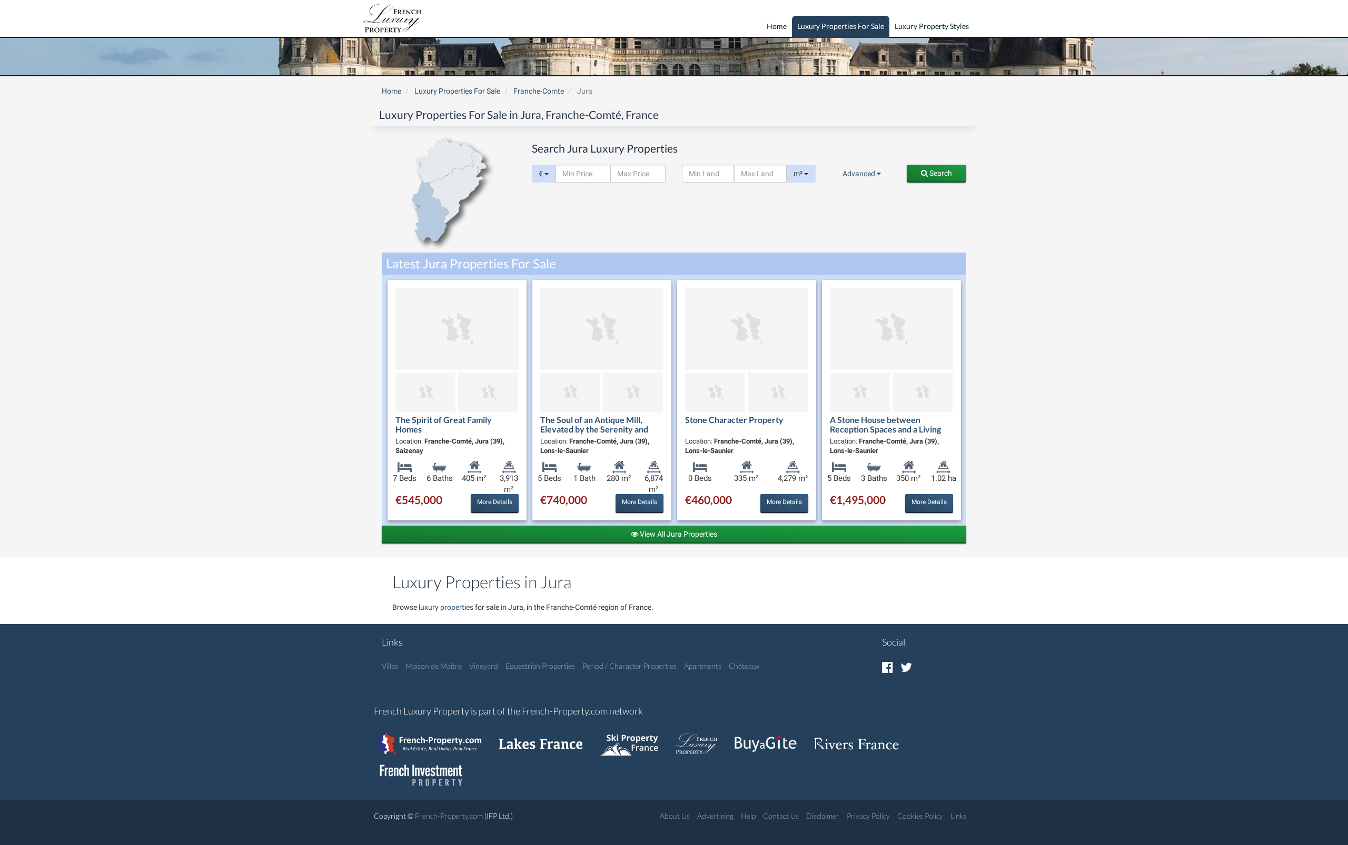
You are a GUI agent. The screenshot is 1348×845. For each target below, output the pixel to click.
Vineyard (483, 665)
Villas (390, 665)
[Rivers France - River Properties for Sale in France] (862, 738)
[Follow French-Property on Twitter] (906, 667)
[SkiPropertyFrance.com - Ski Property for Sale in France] (634, 738)
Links (958, 815)
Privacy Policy (868, 815)
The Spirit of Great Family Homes (443, 424)
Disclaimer (822, 815)
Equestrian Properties (540, 665)
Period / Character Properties (629, 665)
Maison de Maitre (433, 665)
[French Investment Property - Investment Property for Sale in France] (426, 770)
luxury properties (446, 607)
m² (799, 173)
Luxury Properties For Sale (840, 26)
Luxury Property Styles (932, 26)
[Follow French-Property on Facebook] (887, 667)
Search (940, 173)
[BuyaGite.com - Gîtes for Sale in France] (770, 738)
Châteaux (744, 665)
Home (777, 26)
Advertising (715, 815)
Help (748, 815)
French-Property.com (449, 815)
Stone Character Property (734, 420)
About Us (675, 815)
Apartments (702, 665)
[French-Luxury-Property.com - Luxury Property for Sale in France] (701, 738)
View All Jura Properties (677, 534)
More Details (494, 502)
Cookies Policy (920, 815)
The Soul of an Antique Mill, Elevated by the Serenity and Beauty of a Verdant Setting (594, 429)
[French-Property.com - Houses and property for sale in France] (434, 738)
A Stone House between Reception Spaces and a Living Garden (885, 429)
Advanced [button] (860, 173)
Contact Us (781, 815)
